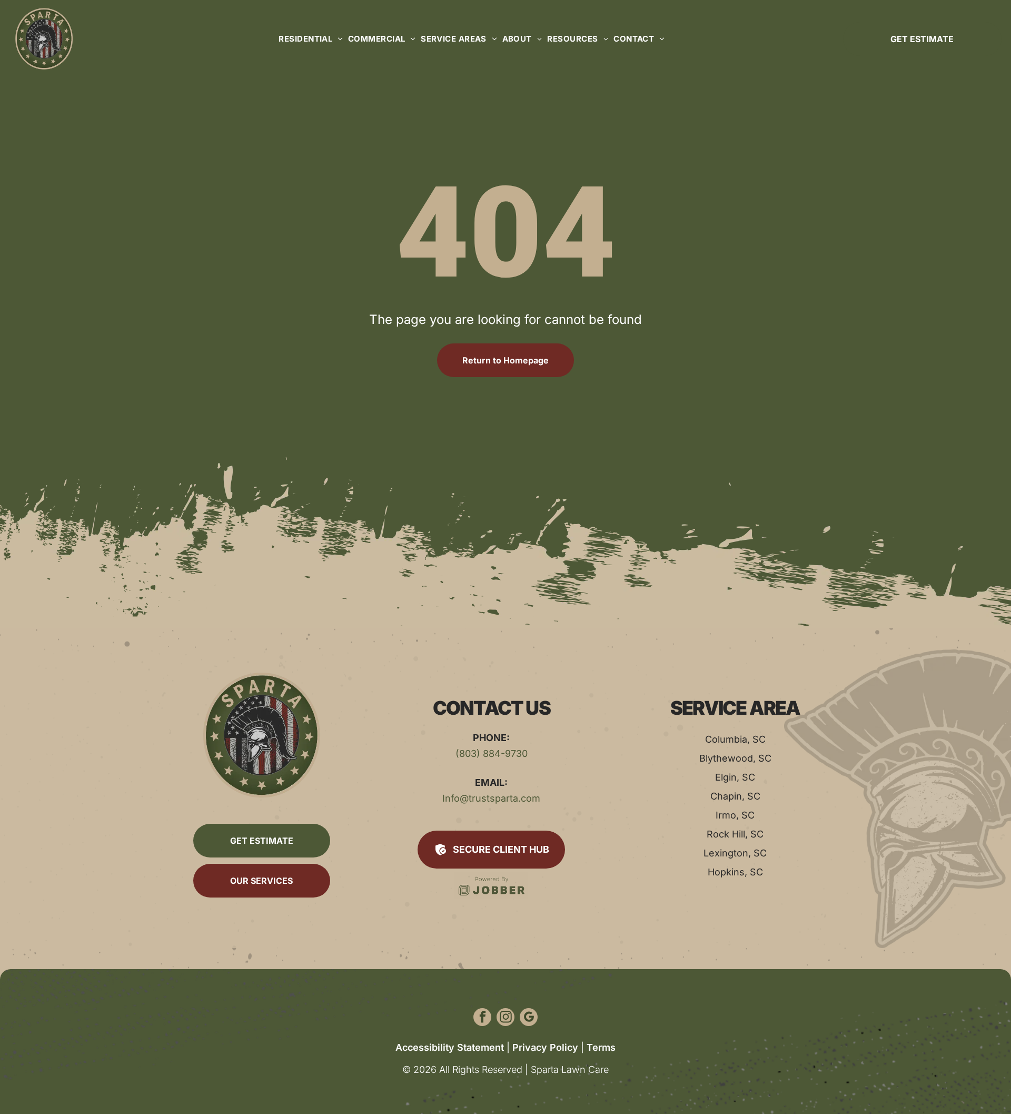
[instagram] (505, 1018)
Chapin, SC (735, 796)
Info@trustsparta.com (491, 798)
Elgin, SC (735, 777)
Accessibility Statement (449, 1047)
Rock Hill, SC (735, 834)
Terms (601, 1047)
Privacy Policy (545, 1047)
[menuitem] (308, 39)
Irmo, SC (735, 815)
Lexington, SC (735, 853)
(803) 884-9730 (491, 753)
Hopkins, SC (735, 872)
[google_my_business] (529, 1018)
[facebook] (482, 1018)
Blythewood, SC (735, 758)
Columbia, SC (735, 739)
